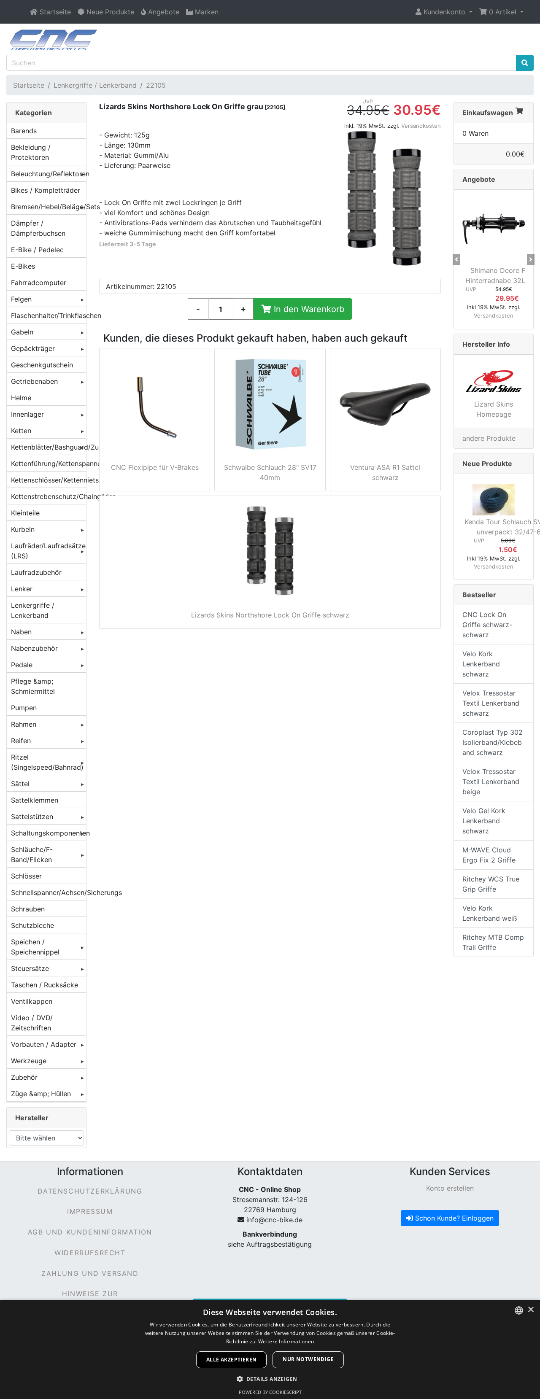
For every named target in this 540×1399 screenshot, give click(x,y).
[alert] (270, 1349)
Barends (24, 131)
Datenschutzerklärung (90, 1191)
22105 (156, 85)
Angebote (478, 179)
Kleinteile (25, 513)
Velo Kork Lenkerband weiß (489, 913)
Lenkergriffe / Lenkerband (95, 85)
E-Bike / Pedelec (37, 249)
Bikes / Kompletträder (45, 190)
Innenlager (27, 414)
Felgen (21, 299)
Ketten (21, 430)
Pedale (21, 664)
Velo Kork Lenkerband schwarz (481, 664)
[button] (444, 11)
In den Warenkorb (307, 309)
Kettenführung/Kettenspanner (48, 463)
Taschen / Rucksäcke (44, 985)
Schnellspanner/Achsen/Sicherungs (48, 892)
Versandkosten (421, 125)
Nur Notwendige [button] (308, 1359)
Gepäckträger (33, 348)
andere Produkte (489, 438)
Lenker (21, 589)
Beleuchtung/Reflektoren (48, 174)
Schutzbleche (32, 925)
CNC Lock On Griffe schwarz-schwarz (487, 624)
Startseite (28, 85)
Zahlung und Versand (89, 1273)
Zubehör (24, 1077)
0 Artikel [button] (502, 12)
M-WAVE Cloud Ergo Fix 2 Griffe (489, 855)
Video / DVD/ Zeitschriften (32, 1023)
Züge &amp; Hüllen (41, 1093)
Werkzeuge (28, 1061)
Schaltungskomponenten (48, 833)
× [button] (530, 1310)
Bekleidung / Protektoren (31, 152)
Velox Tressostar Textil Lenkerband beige (490, 781)
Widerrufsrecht (89, 1252)
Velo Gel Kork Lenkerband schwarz (483, 820)
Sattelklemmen (34, 800)
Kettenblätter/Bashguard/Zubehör (48, 447)
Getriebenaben (34, 381)
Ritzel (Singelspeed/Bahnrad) (47, 762)
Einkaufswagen (487, 112)
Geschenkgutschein (42, 365)
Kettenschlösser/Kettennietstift (48, 480)
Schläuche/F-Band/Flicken (32, 854)
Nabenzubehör (34, 648)
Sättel (20, 783)
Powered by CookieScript (270, 1392)
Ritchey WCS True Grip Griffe (490, 884)
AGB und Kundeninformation (90, 1232)
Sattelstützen (32, 816)
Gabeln (22, 332)
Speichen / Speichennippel (35, 947)
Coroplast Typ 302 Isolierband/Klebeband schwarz (492, 742)
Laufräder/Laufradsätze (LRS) (48, 551)
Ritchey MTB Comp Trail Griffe (493, 942)
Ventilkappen (31, 1001)
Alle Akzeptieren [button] (231, 1359)
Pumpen (24, 708)
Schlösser (26, 876)
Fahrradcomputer (38, 282)
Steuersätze (30, 968)
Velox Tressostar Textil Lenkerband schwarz (490, 703)
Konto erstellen (450, 1188)
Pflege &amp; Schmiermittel (33, 686)
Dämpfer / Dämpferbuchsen (38, 228)
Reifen (21, 740)
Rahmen (23, 724)
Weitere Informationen (286, 1341)
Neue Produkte (487, 463)
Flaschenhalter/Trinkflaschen (48, 315)
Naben (21, 632)
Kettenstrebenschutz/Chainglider (48, 496)
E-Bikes (23, 266)
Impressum (90, 1211)
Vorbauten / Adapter (43, 1044)
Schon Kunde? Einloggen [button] (453, 1218)
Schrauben (28, 909)
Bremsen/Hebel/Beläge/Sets (48, 206)
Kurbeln (23, 529)
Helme (21, 398)
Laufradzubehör (36, 572)
